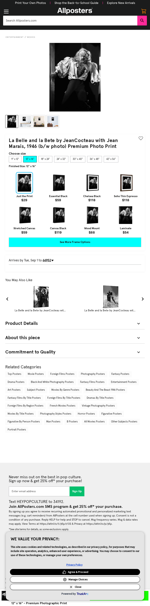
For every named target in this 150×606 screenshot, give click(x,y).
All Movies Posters (94, 421)
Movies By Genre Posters (65, 390)
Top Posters (14, 374)
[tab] (15, 159)
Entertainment (15, 37)
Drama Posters (16, 382)
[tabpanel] (75, 202)
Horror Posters (86, 414)
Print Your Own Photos (30, 3)
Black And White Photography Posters (52, 382)
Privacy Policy (74, 564)
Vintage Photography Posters (98, 406)
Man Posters (53, 421)
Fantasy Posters (120, 374)
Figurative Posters (111, 414)
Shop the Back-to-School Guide (76, 3)
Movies (31, 37)
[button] (30, 3)
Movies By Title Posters (21, 414)
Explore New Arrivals (121, 3)
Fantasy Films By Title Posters (24, 398)
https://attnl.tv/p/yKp (99, 524)
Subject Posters (36, 390)
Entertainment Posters (124, 382)
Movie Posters (36, 374)
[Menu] (6, 11)
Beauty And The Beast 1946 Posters (105, 390)
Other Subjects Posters (124, 421)
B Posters (72, 421)
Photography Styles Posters (55, 414)
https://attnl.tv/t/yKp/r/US (55, 524)
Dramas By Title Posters (100, 398)
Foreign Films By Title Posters (63, 398)
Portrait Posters (17, 429)
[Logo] (75, 11)
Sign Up (77, 491)
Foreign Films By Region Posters (25, 406)
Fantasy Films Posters (92, 382)
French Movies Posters (62, 406)
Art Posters (14, 390)
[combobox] (70, 20)
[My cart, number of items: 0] (144, 11)
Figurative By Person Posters (24, 421)
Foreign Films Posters (62, 374)
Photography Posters (93, 374)
